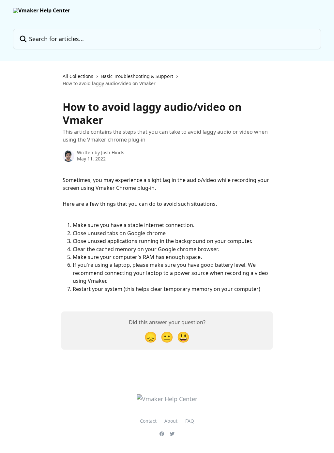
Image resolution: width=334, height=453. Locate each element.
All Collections (78, 76)
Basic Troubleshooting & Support (137, 76)
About (170, 421)
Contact (148, 421)
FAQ (189, 421)
